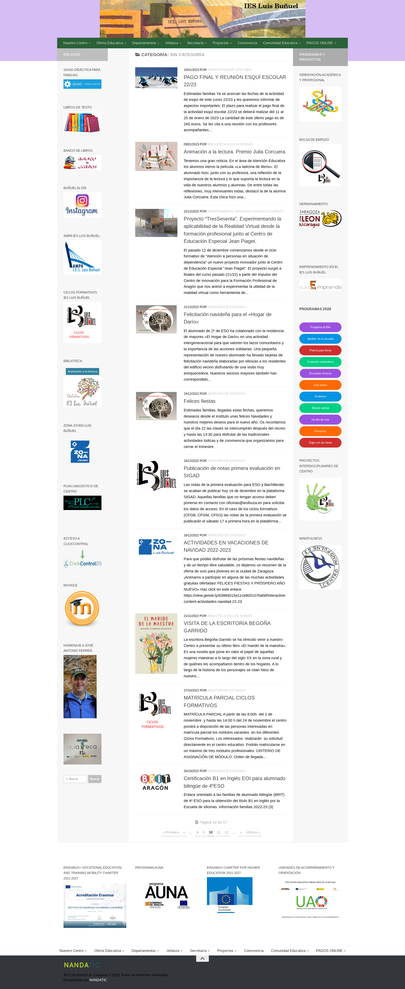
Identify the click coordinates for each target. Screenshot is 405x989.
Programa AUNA (320, 327)
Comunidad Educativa (280, 43)
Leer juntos (320, 385)
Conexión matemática (320, 361)
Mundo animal (320, 408)
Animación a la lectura (82, 371)
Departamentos (144, 43)
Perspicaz (320, 431)
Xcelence (320, 396)
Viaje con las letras (320, 442)
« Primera (171, 832)
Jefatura (171, 43)
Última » (253, 832)
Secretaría (195, 43)
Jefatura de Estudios (227, 307)
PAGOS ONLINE (319, 43)
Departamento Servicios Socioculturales (246, 211)
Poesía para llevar (320, 350)
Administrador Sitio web (229, 70)
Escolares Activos (320, 373)
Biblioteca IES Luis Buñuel (230, 144)
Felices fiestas (200, 401)
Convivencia (247, 43)
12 (226, 832)
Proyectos (221, 43)
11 (218, 832)
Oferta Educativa (109, 43)
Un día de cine (320, 419)
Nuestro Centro (75, 43)
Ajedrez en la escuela (320, 338)
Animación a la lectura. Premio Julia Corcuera (234, 151)
